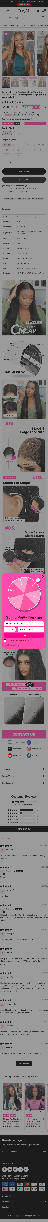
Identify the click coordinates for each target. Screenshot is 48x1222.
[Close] (43, 576)
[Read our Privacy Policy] (42, 644)
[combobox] (10, 629)
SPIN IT (24, 635)
